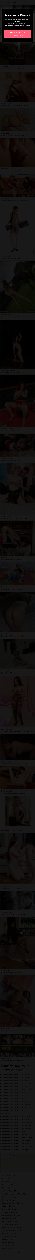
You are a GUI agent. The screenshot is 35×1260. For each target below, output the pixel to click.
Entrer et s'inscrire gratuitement (17, 33)
